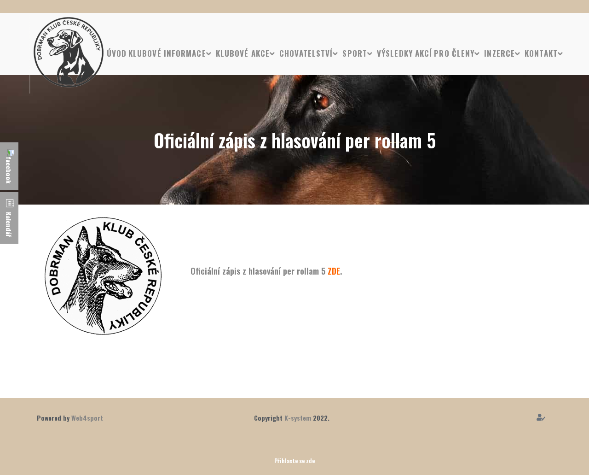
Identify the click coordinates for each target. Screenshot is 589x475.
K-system (297, 417)
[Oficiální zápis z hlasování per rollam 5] (103, 276)
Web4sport (87, 417)
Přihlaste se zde (294, 460)
